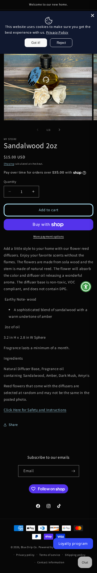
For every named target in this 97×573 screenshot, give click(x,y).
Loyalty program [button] (73, 543)
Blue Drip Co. (29, 547)
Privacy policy (25, 555)
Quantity (10, 182)
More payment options (48, 236)
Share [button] (13, 424)
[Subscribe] (73, 471)
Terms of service (49, 555)
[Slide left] (37, 129)
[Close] (92, 15)
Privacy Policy (57, 32)
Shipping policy (75, 555)
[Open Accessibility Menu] (86, 286)
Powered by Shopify (51, 547)
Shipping (9, 163)
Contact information (50, 562)
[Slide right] (59, 129)
